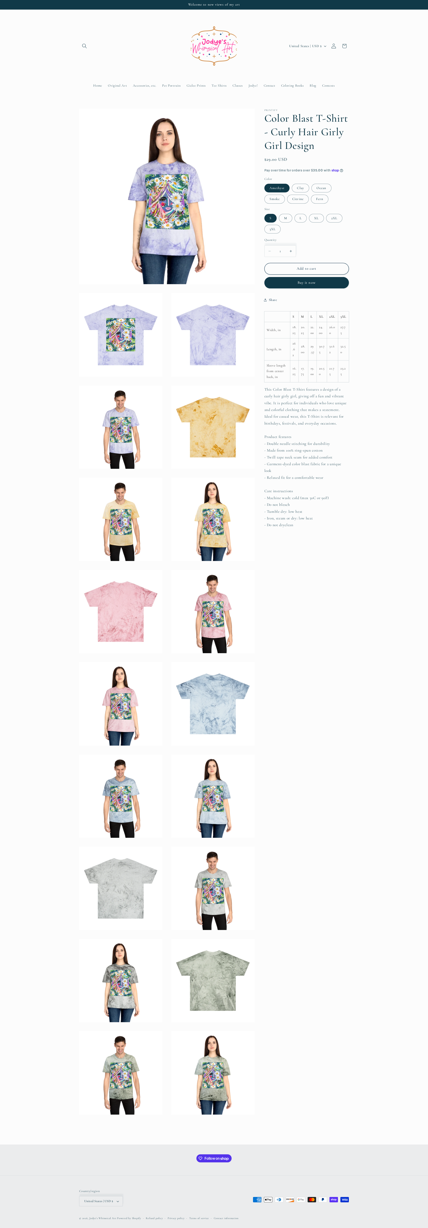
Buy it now (307, 282)
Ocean (321, 188)
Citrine (298, 199)
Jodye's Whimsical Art (102, 1218)
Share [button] (273, 300)
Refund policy (154, 1218)
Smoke (275, 199)
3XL (273, 229)
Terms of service (199, 1218)
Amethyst (277, 188)
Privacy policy (176, 1218)
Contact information (226, 1218)
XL (316, 218)
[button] (84, 46)
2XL (334, 218)
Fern (319, 199)
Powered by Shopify (129, 1218)
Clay (300, 188)
